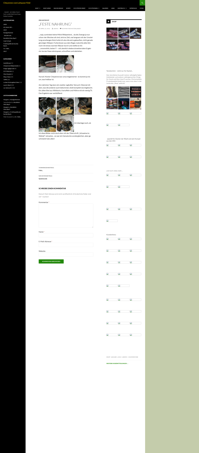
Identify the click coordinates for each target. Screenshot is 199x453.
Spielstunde (45, 177)
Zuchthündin (93, 8)
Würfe (68, 8)
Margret (5, 99)
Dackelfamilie (58, 8)
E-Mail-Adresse (45, 241)
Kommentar (44, 202)
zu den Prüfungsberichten (11, 82)
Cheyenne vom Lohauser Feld (16, 2)
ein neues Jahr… (8, 27)
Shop (37, 8)
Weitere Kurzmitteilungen (117, 363)
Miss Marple (7, 74)
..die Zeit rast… (7, 35)
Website (42, 251)
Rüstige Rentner (8, 33)
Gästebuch (121, 8)
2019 (5, 30)
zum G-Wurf (7, 85)
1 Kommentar (133, 357)
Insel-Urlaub (7, 41)
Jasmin (55, 28)
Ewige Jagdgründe (8, 68)
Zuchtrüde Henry (79, 8)
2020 (5, 24)
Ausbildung (6, 63)
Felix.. (46, 169)
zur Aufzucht (44, 20)
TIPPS (5, 79)
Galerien (105, 8)
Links (113, 8)
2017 (5, 51)
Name (41, 232)
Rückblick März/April (9, 38)
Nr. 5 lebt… (6, 48)
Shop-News (47, 8)
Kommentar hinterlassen (71, 28)
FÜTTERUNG (7, 71)
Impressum (133, 8)
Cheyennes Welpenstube (10, 66)
